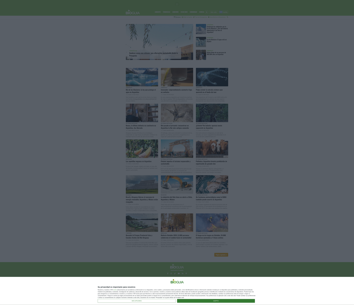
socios (115, 289)
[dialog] (177, 291)
